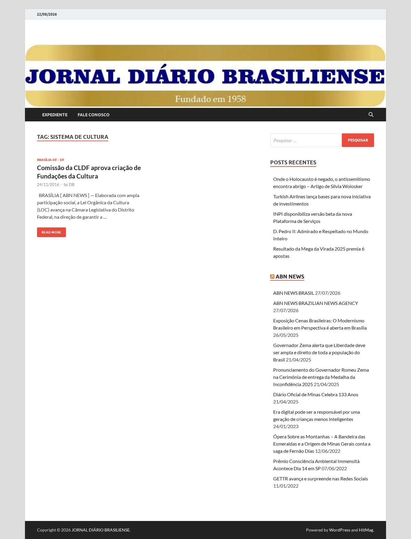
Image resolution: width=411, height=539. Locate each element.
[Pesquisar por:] (322, 140)
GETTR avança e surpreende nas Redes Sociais (320, 478)
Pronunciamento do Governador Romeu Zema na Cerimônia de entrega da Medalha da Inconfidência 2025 (321, 377)
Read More (49, 230)
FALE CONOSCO (94, 114)
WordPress (339, 529)
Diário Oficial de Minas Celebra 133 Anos (315, 394)
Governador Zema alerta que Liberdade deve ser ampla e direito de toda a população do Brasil (319, 352)
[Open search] (370, 115)
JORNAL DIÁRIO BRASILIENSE (101, 529)
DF (62, 160)
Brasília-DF (47, 160)
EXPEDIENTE (54, 114)
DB (71, 184)
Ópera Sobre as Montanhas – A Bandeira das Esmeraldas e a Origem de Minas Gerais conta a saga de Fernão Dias (321, 444)
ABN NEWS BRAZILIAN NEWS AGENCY (315, 303)
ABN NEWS (290, 276)
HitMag (366, 529)
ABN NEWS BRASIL (293, 293)
